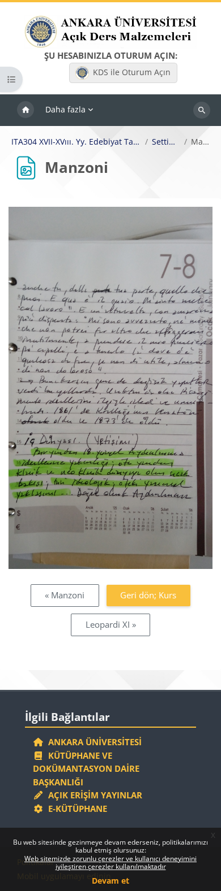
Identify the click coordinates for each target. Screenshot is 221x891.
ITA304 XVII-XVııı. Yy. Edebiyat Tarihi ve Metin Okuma (76, 142)
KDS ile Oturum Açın (132, 72)
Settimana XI (166, 142)
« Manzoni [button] (64, 595)
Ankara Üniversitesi (93, 741)
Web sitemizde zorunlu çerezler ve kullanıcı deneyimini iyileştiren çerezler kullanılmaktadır (110, 862)
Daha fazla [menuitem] (65, 109)
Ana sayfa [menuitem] (25, 110)
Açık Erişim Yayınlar (94, 795)
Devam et (110, 880)
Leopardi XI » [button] (111, 624)
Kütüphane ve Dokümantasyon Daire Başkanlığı (86, 769)
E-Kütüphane (75, 808)
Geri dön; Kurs (148, 595)
